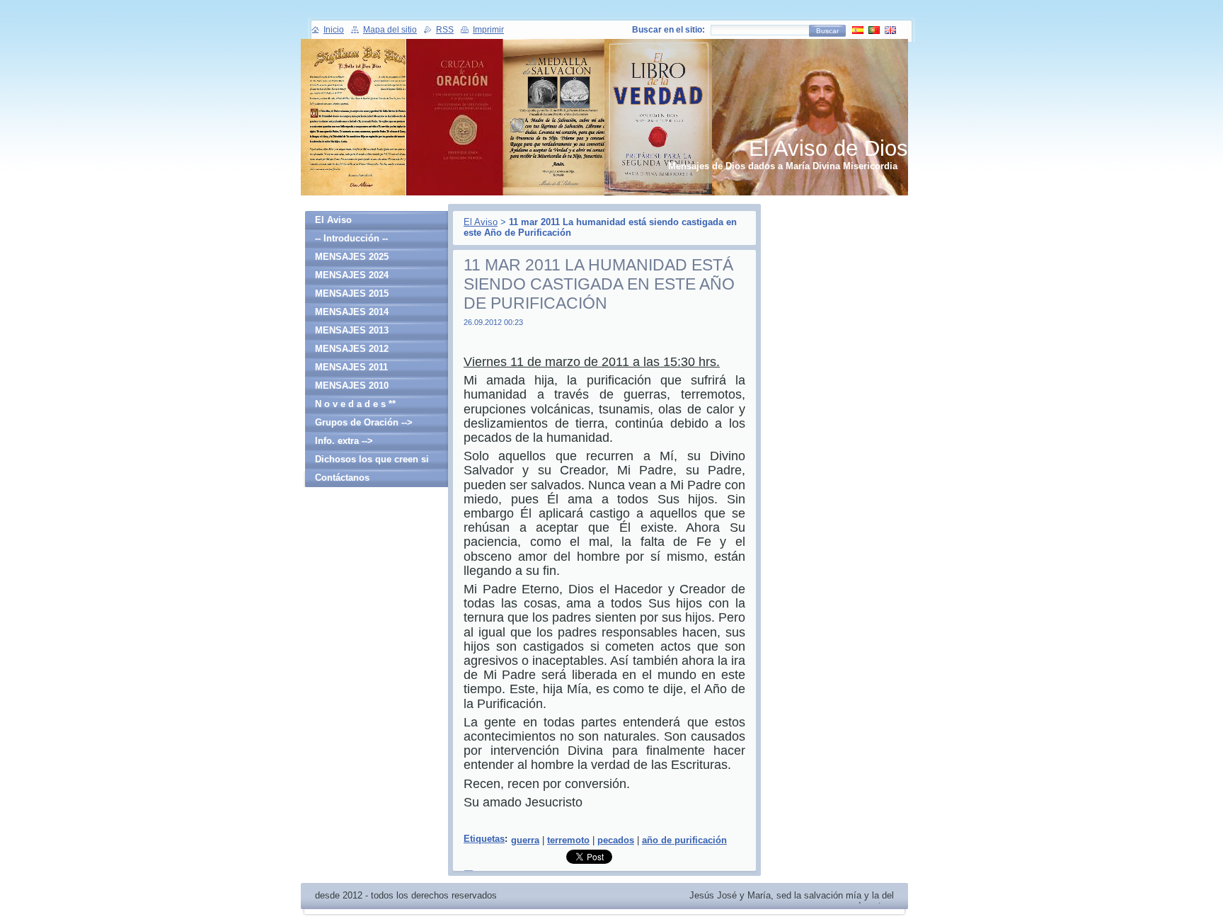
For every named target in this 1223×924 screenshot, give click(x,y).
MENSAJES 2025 (352, 256)
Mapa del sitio (390, 29)
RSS (445, 29)
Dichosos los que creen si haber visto (372, 461)
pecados (615, 840)
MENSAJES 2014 (352, 312)
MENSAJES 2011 (351, 367)
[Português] (874, 29)
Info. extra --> (344, 440)
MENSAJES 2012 (352, 348)
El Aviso (481, 222)
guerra (525, 840)
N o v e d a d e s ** (355, 404)
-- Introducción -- (351, 238)
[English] (890, 29)
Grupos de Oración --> (364, 422)
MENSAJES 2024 (352, 275)
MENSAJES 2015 (352, 293)
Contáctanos (342, 477)
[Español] (857, 29)
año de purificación (684, 840)
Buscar (827, 31)
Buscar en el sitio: (668, 29)
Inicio (333, 29)
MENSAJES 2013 (352, 330)
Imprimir (488, 29)
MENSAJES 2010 (352, 385)
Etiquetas (484, 838)
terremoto (568, 840)
